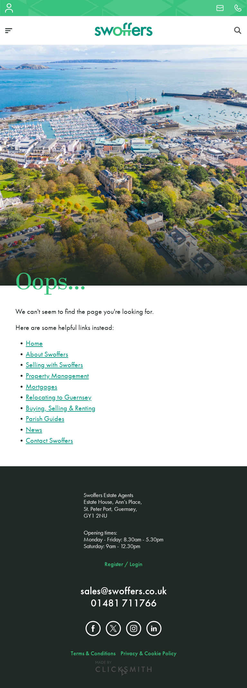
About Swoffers (47, 354)
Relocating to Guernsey (58, 397)
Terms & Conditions (93, 653)
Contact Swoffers (49, 440)
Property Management (57, 375)
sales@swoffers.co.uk (123, 591)
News (34, 429)
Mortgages (41, 386)
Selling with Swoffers (54, 364)
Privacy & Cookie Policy (149, 653)
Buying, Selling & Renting (61, 408)
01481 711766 (124, 603)
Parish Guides (45, 418)
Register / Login (123, 564)
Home (34, 343)
